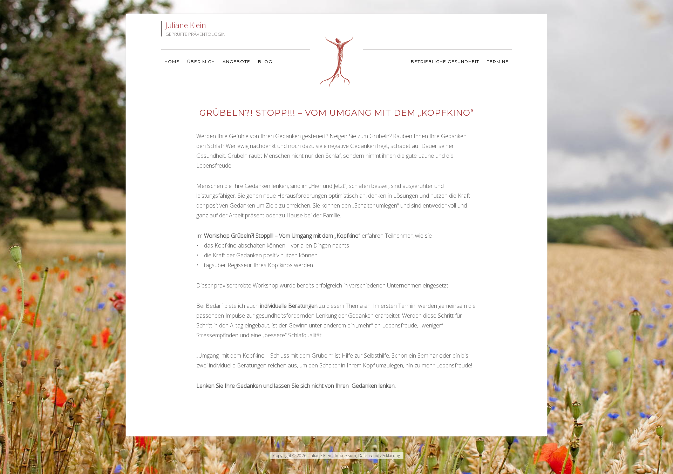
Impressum (345, 456)
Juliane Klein (336, 61)
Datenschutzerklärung (379, 456)
